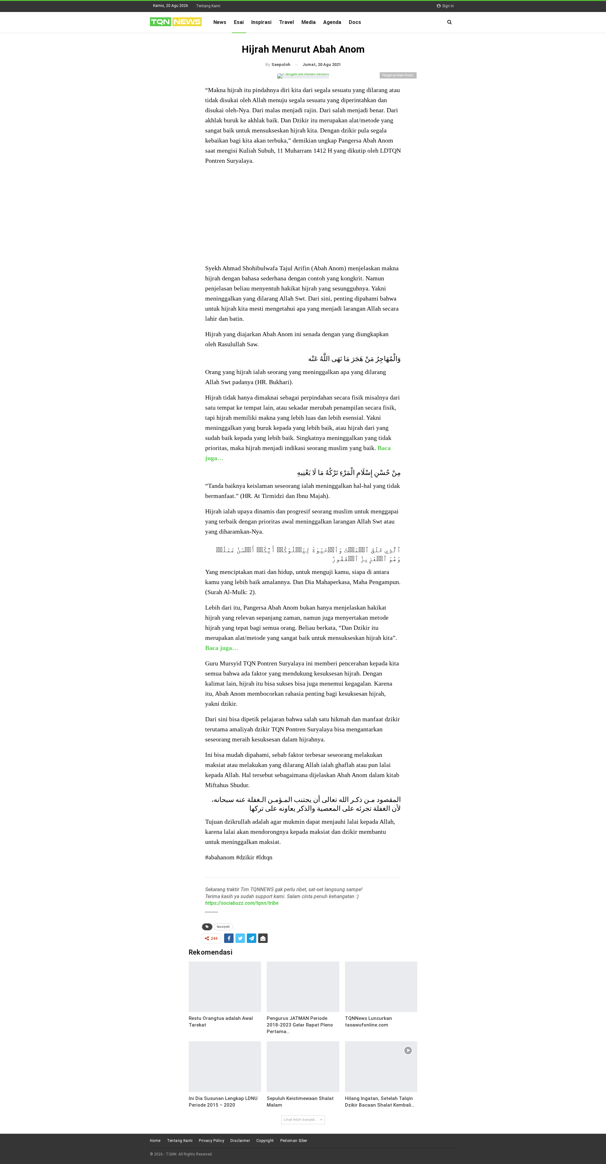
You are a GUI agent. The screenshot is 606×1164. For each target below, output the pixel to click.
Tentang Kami (208, 6)
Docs (355, 22)
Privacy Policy (211, 1140)
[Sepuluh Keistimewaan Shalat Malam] (303, 1066)
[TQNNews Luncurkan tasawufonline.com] (381, 987)
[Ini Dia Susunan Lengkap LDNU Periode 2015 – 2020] (225, 1066)
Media (308, 22)
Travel (286, 22)
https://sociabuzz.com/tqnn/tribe (241, 903)
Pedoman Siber (293, 1140)
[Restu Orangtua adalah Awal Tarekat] (225, 987)
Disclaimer (240, 1140)
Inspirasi (261, 22)
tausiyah (223, 926)
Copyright (265, 1140)
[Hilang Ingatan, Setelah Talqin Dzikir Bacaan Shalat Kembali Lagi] (381, 1066)
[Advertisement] (303, 215)
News (219, 22)
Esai (239, 22)
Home (155, 1140)
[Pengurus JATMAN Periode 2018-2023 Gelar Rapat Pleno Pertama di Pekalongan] (303, 987)
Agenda (332, 22)
